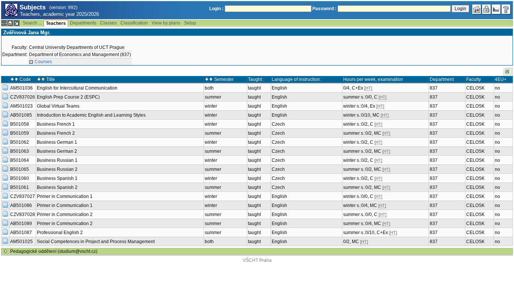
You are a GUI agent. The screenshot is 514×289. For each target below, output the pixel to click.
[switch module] (17, 23)
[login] (486, 9)
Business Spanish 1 (57, 178)
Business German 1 (57, 142)
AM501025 (21, 241)
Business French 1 (56, 124)
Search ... (32, 23)
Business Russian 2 (57, 169)
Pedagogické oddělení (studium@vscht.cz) (53, 251)
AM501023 (21, 106)
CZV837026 (22, 97)
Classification (134, 23)
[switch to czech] (496, 9)
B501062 (19, 142)
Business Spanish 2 (57, 187)
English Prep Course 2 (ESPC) (68, 97)
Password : (324, 8)
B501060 (19, 178)
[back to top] (6, 251)
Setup (190, 23)
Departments (83, 23)
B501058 (19, 124)
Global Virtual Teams (58, 106)
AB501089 (21, 223)
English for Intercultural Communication (77, 88)
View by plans (166, 23)
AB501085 (21, 115)
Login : (216, 8)
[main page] (477, 9)
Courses (43, 61)
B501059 (19, 133)
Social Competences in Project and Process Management (96, 241)
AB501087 (21, 232)
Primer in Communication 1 (65, 196)
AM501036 (21, 88)
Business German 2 (57, 151)
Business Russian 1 (57, 160)
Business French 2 (56, 133)
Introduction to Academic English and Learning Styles (91, 115)
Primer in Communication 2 (65, 214)
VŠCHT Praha (257, 260)
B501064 (19, 160)
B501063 (19, 151)
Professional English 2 (60, 232)
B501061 (19, 187)
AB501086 (21, 205)
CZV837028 (22, 214)
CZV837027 (22, 196)
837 (434, 88)
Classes (108, 23)
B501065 (19, 169)
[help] (506, 9)
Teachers (56, 23)
